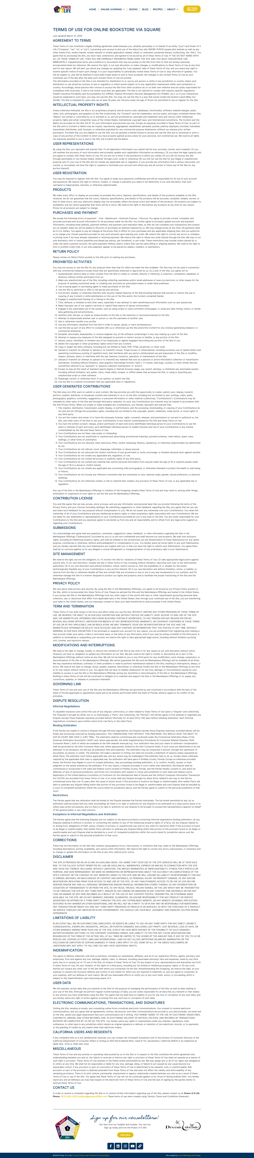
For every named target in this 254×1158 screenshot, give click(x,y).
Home (92, 9)
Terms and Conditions (88, 1155)
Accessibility (104, 1155)
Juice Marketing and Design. (190, 1155)
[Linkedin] (118, 1146)
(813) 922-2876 (69, 1096)
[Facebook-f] (110, 1146)
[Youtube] (132, 1146)
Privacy (75, 1155)
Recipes (158, 9)
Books (133, 9)
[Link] (140, 1146)
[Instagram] (125, 1146)
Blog (145, 9)
